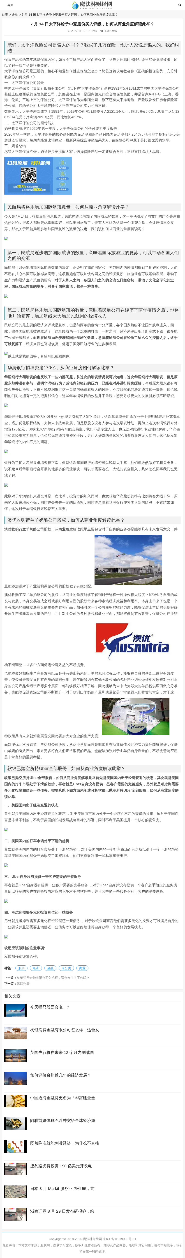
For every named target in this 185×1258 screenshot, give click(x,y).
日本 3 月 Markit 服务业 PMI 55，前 (62, 1188)
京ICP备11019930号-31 (119, 1239)
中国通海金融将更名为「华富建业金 (62, 1098)
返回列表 (23, 983)
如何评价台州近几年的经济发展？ (60, 1075)
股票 (21, 968)
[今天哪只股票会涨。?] (15, 1015)
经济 (36, 968)
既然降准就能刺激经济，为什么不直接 (64, 1143)
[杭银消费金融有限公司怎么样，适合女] (15, 1038)
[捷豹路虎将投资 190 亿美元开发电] (15, 1174)
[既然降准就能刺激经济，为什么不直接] (15, 1151)
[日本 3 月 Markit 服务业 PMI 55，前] (15, 1197)
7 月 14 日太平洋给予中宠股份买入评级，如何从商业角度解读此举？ (70, 14)
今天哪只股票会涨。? (49, 1007)
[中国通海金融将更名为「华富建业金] (15, 1106)
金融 (15, 14)
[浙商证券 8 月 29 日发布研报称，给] (15, 1219)
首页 (5, 14)
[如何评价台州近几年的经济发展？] (15, 1083)
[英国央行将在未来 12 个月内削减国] (15, 1061)
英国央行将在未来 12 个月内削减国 (62, 1052)
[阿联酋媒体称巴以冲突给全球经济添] (15, 1129)
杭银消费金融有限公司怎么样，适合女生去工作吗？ (53, 978)
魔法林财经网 (92, 1239)
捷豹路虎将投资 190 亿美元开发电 (61, 1166)
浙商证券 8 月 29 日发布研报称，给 (62, 1211)
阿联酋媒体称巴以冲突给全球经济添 (62, 1120)
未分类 (66, 968)
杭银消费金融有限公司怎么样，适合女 (64, 1030)
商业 (82, 968)
